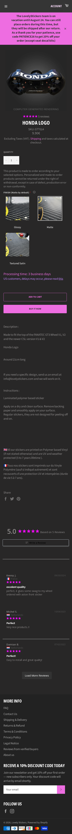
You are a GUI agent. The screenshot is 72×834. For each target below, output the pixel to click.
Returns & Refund (14, 726)
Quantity (8, 152)
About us (8, 755)
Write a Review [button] (37, 542)
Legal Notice (11, 743)
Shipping (35, 139)
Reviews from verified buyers (20, 749)
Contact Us (10, 714)
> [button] (37, 675)
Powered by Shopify (38, 822)
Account (56, 6)
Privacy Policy (12, 737)
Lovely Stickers (19, 822)
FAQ (5, 708)
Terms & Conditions (15, 732)
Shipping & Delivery (15, 720)
